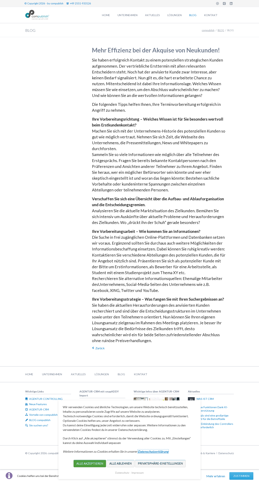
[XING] (224, 3)
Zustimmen (241, 475)
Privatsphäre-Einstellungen (160, 463)
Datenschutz (122, 472)
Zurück (100, 348)
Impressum (137, 472)
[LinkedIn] (231, 3)
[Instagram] (217, 3)
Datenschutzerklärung (153, 451)
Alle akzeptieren (89, 463)
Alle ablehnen (120, 463)
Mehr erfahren (215, 476)
